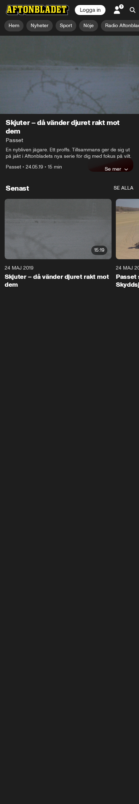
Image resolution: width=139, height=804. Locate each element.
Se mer (113, 169)
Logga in (90, 10)
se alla (123, 188)
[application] (69, 75)
